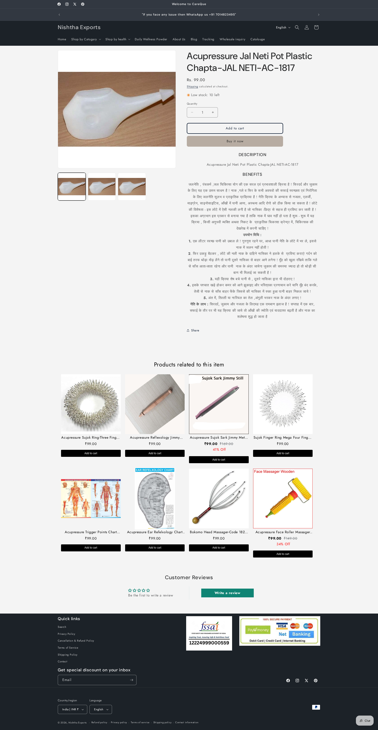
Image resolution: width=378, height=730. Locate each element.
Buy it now (235, 141)
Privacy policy (119, 722)
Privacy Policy (66, 634)
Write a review (227, 592)
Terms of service (140, 722)
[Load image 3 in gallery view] (132, 187)
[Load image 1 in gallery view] (72, 187)
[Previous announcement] (59, 15)
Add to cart (90, 453)
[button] (86, 39)
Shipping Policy (67, 655)
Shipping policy (162, 722)
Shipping (192, 86)
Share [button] (195, 330)
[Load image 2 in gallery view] (102, 187)
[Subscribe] (131, 680)
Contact (62, 661)
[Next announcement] (319, 15)
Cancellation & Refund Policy (76, 641)
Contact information (186, 722)
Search (62, 627)
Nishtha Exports (77, 722)
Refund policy (99, 722)
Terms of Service (68, 648)
